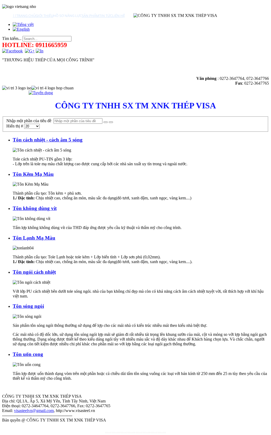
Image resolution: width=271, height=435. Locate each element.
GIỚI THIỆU (44, 15)
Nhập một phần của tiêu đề (29, 120)
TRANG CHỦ (25, 15)
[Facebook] (12, 51)
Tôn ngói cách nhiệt (34, 272)
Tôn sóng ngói (28, 306)
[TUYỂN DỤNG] (41, 92)
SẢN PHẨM (90, 15)
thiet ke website (116, 432)
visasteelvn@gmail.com (34, 410)
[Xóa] (111, 122)
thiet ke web (108, 432)
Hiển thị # (15, 126)
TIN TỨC (105, 15)
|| (14, 15)
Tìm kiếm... (11, 38)
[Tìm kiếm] (105, 122)
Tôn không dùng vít (35, 208)
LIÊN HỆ (118, 15)
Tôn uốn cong (28, 354)
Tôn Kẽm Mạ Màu (33, 174)
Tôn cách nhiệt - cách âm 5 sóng (48, 140)
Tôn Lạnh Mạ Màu (34, 238)
